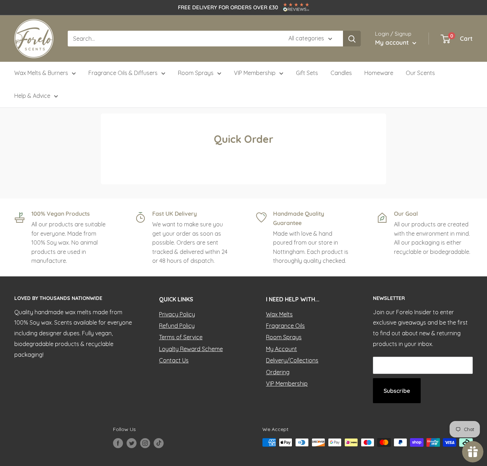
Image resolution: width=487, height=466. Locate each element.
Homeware (378, 72)
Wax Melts (279, 314)
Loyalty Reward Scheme (191, 348)
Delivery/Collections (292, 360)
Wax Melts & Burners (41, 72)
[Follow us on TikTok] (159, 443)
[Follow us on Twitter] (132, 443)
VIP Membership (255, 72)
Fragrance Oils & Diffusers (123, 72)
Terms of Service (181, 337)
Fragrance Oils (285, 325)
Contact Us (174, 360)
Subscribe (397, 390)
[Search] (352, 38)
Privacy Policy (177, 314)
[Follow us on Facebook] (118, 443)
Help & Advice (32, 95)
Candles (341, 72)
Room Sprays (196, 72)
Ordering (277, 372)
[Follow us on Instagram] (145, 443)
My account (393, 42)
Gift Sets (307, 72)
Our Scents (420, 72)
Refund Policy (177, 325)
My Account (281, 348)
